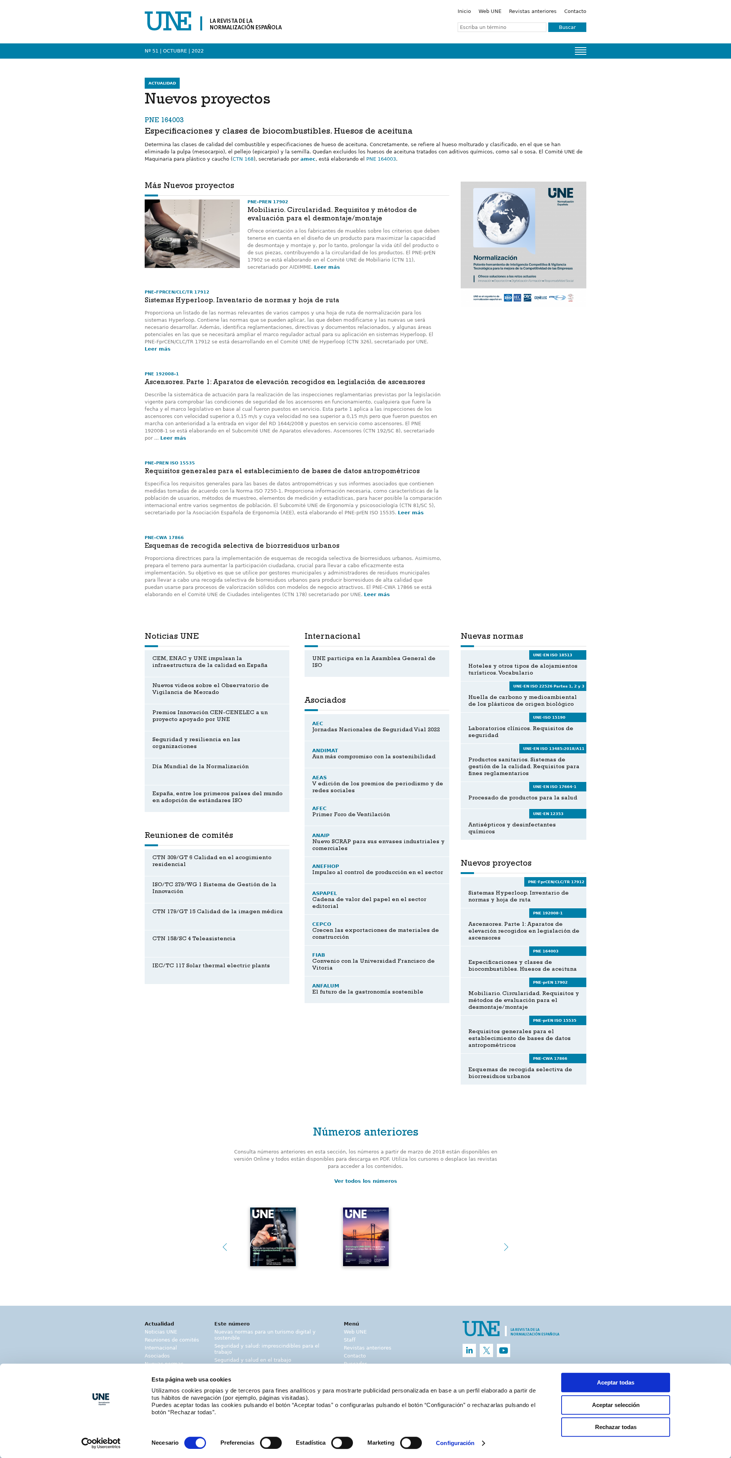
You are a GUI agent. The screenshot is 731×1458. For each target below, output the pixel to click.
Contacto (575, 11)
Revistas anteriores (533, 11)
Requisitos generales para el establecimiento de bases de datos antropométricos (282, 472)
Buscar (567, 27)
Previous (224, 1247)
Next (506, 1247)
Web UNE (490, 11)
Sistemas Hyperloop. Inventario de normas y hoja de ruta (242, 301)
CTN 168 (243, 159)
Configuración (455, 1443)
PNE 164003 (381, 159)
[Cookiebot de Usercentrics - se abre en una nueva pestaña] (101, 1443)
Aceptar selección (616, 1405)
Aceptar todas (615, 1382)
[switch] (271, 1443)
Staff (350, 1340)
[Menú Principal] (580, 51)
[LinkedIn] (469, 1350)
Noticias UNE (161, 1332)
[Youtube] (503, 1350)
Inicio (464, 11)
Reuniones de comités (172, 1340)
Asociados (157, 1356)
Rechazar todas (616, 1427)
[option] (523, 244)
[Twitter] (486, 1350)
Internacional (161, 1348)
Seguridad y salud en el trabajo (252, 1360)
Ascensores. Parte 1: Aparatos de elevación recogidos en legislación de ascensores (285, 383)
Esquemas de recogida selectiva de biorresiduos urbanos (242, 546)
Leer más (327, 267)
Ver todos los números (365, 1181)
